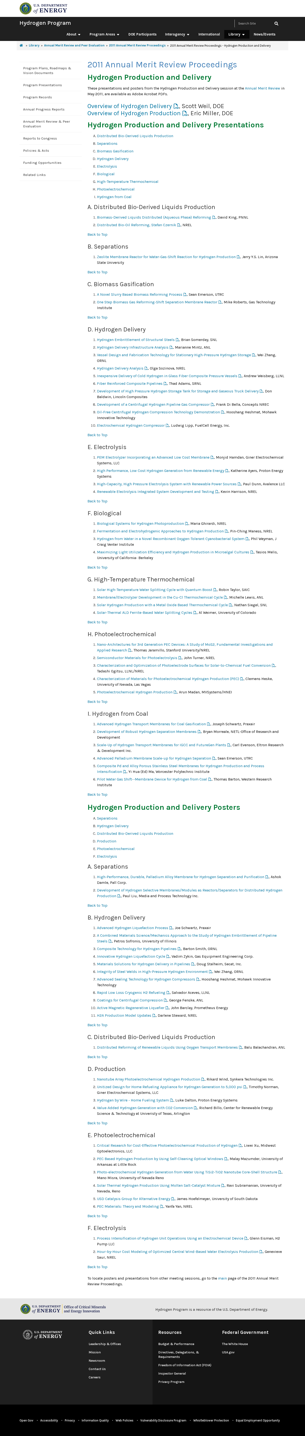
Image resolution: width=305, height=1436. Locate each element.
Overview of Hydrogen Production (134, 113)
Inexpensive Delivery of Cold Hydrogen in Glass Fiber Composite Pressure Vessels (167, 376)
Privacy (70, 1420)
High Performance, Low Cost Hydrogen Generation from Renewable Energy (160, 470)
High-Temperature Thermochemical (127, 181)
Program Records (37, 97)
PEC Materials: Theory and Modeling (128, 1206)
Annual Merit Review (262, 88)
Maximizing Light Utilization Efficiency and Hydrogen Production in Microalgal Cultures (173, 552)
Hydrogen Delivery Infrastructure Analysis (132, 347)
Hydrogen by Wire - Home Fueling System (133, 1100)
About (71, 34)
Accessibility (49, 1420)
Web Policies (124, 1420)
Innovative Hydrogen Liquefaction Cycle (131, 956)
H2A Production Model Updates (124, 1015)
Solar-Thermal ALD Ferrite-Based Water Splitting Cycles (144, 612)
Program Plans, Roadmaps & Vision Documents (47, 70)
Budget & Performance (176, 1344)
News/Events (264, 34)
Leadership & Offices (105, 1344)
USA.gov (228, 1352)
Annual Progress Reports (44, 109)
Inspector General (172, 1373)
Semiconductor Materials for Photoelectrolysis (137, 657)
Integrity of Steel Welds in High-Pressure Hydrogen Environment (152, 971)
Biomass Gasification (115, 151)
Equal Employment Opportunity (258, 1420)
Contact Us (97, 1369)
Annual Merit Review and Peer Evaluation (74, 45)
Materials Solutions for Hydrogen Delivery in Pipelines (143, 964)
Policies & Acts (36, 150)
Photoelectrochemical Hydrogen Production (135, 692)
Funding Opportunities (42, 162)
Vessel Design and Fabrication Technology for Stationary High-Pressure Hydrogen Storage (174, 355)
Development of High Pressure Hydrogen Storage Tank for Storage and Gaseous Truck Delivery (178, 391)
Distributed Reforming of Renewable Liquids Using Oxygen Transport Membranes (167, 1047)
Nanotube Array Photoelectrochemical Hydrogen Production (148, 1079)
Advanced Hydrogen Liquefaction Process (132, 928)
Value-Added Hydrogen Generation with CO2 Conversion (145, 1108)
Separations (107, 143)
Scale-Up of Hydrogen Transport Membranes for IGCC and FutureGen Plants (161, 745)
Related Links (34, 175)
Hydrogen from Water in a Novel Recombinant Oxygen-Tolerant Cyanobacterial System (170, 538)
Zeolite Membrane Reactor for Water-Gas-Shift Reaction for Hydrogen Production (166, 257)
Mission (95, 1352)
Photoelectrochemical (116, 189)
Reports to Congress (40, 138)
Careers (95, 1377)
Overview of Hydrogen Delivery (129, 106)
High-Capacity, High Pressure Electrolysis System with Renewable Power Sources (167, 484)
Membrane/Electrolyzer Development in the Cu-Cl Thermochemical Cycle (160, 597)
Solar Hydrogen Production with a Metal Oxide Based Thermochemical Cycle (162, 605)
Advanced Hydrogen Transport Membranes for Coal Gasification (151, 724)
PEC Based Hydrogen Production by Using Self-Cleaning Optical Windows (160, 1158)
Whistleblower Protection (211, 1420)
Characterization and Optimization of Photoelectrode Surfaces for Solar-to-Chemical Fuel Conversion (184, 665)
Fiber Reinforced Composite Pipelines (130, 383)
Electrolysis (107, 166)
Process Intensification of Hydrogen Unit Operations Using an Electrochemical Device (170, 1238)
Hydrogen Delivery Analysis (120, 368)
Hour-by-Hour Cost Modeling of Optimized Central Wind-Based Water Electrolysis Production (177, 1251)
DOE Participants (142, 34)
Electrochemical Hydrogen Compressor (131, 425)
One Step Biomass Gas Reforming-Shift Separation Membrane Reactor (157, 302)
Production (106, 841)
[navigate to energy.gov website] (43, 8)
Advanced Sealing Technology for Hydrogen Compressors (146, 979)
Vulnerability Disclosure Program (163, 1420)
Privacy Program (171, 1382)
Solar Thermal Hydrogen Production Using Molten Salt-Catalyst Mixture (158, 1185)
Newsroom (97, 1361)
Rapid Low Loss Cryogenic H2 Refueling (131, 992)
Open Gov (26, 1420)
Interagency (175, 34)
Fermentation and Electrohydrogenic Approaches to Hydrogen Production (160, 531)
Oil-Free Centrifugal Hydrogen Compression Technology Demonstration (158, 412)
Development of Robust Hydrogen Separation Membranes (147, 731)
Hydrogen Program (45, 22)
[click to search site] (276, 23)
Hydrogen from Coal (114, 197)
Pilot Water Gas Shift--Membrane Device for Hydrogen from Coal (152, 779)
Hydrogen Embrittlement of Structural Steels (136, 339)
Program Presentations (42, 85)
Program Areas (102, 34)
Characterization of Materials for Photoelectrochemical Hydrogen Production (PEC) (168, 678)
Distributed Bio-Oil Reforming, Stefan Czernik (136, 225)
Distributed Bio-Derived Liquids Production (135, 136)
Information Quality (95, 1420)
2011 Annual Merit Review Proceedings (137, 45)
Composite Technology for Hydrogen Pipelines (137, 948)
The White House (235, 1344)
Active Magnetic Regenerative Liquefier (130, 1008)
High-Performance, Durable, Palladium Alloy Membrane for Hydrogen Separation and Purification (180, 877)
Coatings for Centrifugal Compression (130, 1000)
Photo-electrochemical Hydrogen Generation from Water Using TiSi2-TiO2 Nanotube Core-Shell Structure (187, 1172)
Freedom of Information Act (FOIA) (184, 1365)
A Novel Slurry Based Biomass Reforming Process (139, 294)
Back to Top (97, 234)
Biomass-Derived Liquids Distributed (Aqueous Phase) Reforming (154, 217)
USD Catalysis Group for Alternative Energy (133, 1198)
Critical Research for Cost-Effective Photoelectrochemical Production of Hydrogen (167, 1145)
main (222, 1278)
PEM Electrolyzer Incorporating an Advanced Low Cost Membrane (153, 457)
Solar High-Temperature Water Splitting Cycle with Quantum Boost (154, 589)
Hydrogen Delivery (112, 158)
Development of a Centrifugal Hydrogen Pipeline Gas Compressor (153, 404)
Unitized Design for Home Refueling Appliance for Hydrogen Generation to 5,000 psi (169, 1087)
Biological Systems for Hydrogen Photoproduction (140, 523)
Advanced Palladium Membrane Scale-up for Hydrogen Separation (154, 758)
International (209, 34)
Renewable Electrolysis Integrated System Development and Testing (155, 491)
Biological (106, 174)
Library (234, 34)
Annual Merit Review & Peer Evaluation (46, 123)
